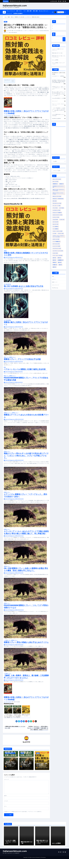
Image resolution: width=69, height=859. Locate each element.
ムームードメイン (56, 246)
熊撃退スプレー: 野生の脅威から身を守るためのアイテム (26, 642)
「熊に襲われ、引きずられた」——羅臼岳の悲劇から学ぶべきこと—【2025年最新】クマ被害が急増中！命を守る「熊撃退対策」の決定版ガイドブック (37, 728)
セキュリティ (55, 224)
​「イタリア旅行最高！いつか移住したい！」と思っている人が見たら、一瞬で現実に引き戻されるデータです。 (58, 109)
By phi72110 (9, 30)
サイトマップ (9, 13)
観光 (59, 262)
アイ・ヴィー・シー (56, 205)
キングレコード (56, 217)
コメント (6, 779)
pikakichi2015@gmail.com (10, 257)
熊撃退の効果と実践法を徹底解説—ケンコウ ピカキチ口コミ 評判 (42, 765)
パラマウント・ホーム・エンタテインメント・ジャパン (58, 236)
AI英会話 (61, 183)
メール (6, 801)
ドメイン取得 (55, 226)
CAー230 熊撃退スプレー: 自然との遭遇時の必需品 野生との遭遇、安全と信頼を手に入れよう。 (26, 569)
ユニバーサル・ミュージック (58, 250)
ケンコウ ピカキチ (7, 115)
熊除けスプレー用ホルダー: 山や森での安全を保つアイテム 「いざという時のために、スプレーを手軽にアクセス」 (26, 455)
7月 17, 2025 (45, 767)
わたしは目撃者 (55, 60)
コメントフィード (55, 285)
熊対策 (46, 30)
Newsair (37, 857)
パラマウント (60, 233)
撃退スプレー (6, 357)
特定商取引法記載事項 (18, 13)
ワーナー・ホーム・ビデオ (57, 255)
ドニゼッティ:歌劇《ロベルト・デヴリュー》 (10, 842)
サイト (5, 806)
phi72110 (27, 742)
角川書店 (55, 264)
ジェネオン (62, 219)
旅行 (59, 257)
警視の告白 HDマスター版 (57, 53)
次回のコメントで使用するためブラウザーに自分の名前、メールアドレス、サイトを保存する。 (23, 811)
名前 (5, 795)
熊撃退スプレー (12, 357)
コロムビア (55, 219)
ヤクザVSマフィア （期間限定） (58, 76)
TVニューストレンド (11, 10)
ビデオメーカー (56, 239)
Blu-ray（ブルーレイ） (44, 10)
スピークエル (55, 221)
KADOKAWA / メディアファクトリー (58, 187)
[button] (12, 81)
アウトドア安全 (28, 30)
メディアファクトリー (57, 248)
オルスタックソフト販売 (57, 212)
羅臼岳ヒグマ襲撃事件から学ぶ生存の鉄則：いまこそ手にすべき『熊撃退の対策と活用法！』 (25, 26)
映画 (54, 260)
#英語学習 (55, 183)
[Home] (4, 12)
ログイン (54, 279)
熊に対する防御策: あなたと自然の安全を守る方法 (23, 286)
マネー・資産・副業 (27, 10)
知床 (13, 32)
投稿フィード (54, 282)
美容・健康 (35, 10)
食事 (54, 267)
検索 (53, 34)
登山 (10, 32)
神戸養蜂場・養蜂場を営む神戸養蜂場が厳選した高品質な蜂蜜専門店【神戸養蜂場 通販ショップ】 (58, 81)
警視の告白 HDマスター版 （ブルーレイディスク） (58, 56)
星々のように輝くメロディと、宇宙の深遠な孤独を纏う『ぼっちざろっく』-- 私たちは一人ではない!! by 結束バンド (58, 93)
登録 (53, 276)
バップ (54, 233)
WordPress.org (55, 287)
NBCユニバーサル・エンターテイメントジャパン (58, 190)
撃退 (5, 367)
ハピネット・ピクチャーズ (57, 231)
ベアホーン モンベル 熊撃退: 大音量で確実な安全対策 (25, 369)
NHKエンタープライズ (57, 196)
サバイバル (34, 30)
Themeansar (43, 857)
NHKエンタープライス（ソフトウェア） (58, 193)
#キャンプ (23, 30)
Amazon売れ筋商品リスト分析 (58, 98)
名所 (54, 257)
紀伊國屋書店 (60, 260)
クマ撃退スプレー (7, 640)
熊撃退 (5, 21)
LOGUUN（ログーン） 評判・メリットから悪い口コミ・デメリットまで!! (58, 88)
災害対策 (42, 30)
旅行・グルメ (19, 10)
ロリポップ (55, 253)
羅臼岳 (16, 32)
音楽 (60, 264)
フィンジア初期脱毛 (56, 241)
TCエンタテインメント (57, 203)
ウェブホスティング (56, 210)
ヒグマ (38, 30)
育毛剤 (54, 262)
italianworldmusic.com (15, 5)
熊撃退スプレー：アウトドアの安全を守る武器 (22, 359)
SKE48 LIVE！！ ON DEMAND (58, 198)
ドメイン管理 (55, 228)
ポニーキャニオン (56, 243)
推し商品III (6, 284)
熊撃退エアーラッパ (8, 412)
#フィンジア (55, 181)
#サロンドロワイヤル (57, 179)
